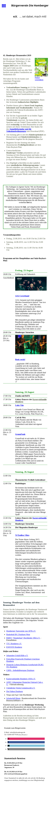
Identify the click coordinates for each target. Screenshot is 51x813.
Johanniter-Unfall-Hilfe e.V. (17, 655)
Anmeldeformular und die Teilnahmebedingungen (18, 130)
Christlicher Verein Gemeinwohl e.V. (20, 688)
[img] (25, 34)
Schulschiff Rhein (13, 698)
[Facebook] (8, 742)
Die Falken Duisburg (14, 691)
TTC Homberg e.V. (14, 644)
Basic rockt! (20, 359)
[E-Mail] (9, 746)
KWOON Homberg (14, 647)
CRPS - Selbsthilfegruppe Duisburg (20, 670)
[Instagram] (8, 739)
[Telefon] (8, 749)
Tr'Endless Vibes (22, 535)
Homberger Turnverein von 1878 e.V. (21, 631)
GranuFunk (20, 434)
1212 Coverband (22, 296)
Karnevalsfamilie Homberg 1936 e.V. (21, 679)
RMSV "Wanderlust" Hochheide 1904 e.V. (23, 638)
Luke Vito (19, 405)
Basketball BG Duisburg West (18, 634)
